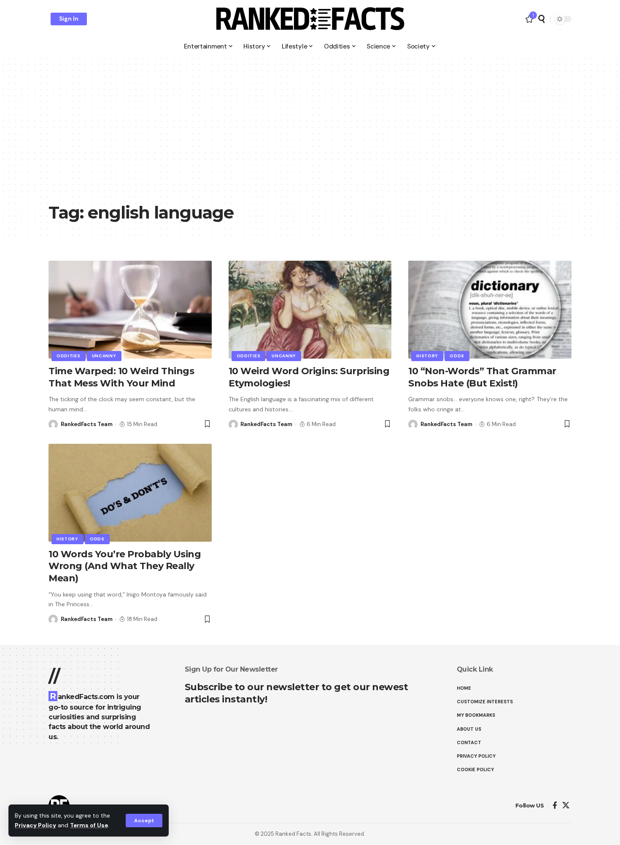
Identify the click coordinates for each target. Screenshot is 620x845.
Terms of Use (89, 825)
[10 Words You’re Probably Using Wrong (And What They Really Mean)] (130, 493)
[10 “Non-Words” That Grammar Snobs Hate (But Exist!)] (489, 310)
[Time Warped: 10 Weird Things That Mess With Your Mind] (130, 310)
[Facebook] (554, 805)
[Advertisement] (310, 135)
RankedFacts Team (87, 424)
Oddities (69, 356)
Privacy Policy (35, 825)
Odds (457, 356)
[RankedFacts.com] (310, 19)
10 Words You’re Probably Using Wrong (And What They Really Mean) (125, 566)
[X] (565, 805)
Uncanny (104, 356)
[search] (541, 19)
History (427, 356)
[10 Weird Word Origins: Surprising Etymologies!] (310, 310)
